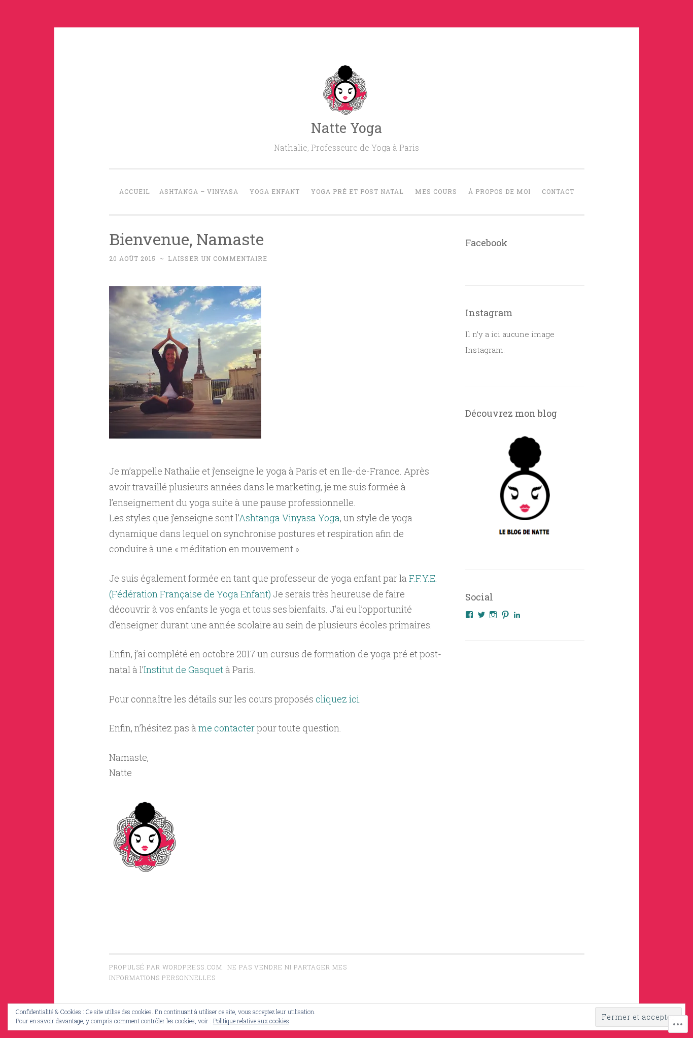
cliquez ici (337, 699)
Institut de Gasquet (183, 669)
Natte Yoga (346, 128)
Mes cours (436, 191)
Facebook (486, 243)
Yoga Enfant (275, 191)
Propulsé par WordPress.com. (166, 967)
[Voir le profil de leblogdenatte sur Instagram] (493, 615)
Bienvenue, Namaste (186, 239)
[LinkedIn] (517, 615)
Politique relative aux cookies (251, 1021)
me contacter (226, 728)
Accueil (134, 191)
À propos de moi (499, 191)
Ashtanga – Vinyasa (198, 191)
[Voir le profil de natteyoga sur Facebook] (469, 615)
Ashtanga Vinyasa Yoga (289, 518)
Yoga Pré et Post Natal (357, 191)
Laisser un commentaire (217, 258)
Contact (558, 191)
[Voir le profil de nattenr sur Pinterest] (505, 615)
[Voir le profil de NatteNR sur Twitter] (481, 615)
